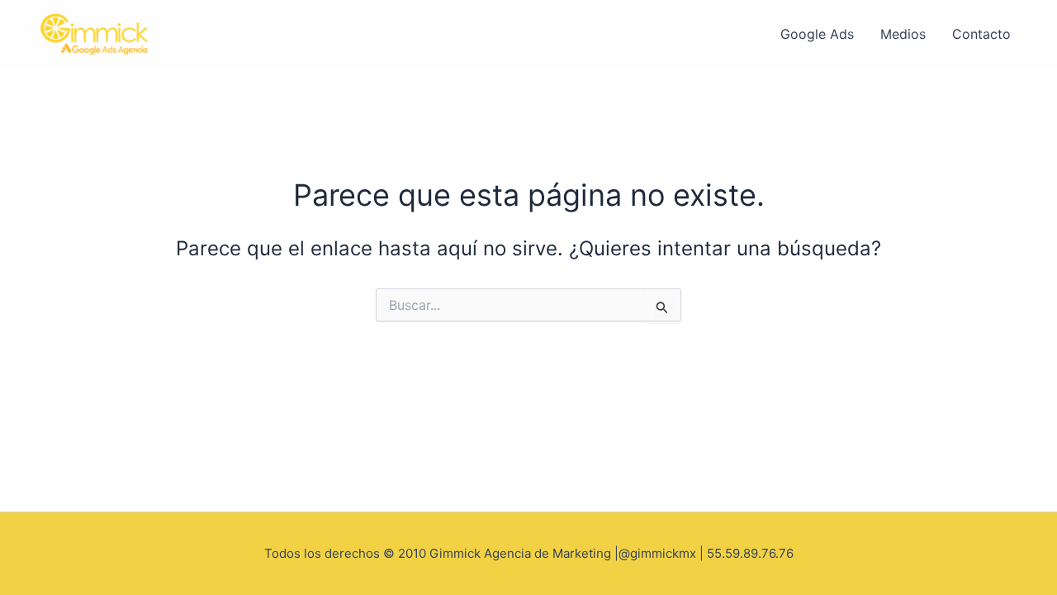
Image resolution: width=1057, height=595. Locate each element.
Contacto (981, 34)
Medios (903, 34)
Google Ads (817, 34)
